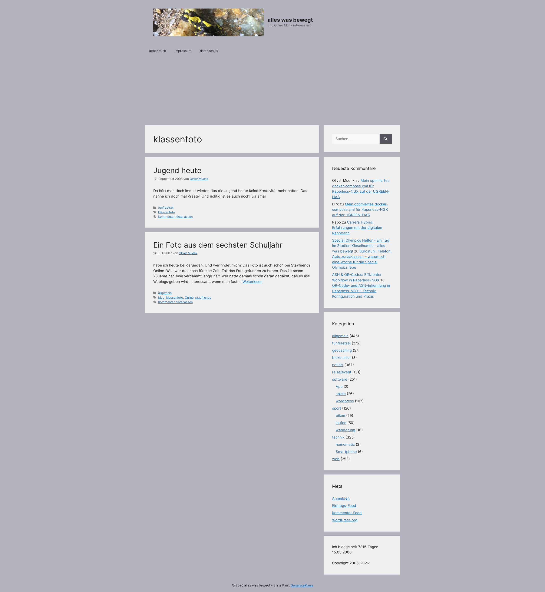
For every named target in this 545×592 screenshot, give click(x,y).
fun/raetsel (165, 207)
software (339, 379)
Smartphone (346, 452)
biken (340, 415)
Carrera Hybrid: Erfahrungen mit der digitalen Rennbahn (357, 227)
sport (336, 408)
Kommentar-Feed (347, 513)
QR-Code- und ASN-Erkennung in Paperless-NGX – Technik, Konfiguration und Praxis (361, 290)
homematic (345, 444)
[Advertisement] (272, 89)
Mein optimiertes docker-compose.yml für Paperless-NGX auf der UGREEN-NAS (360, 209)
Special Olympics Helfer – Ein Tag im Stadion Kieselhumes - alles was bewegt (360, 245)
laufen (341, 423)
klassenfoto (166, 212)
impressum (183, 51)
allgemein (165, 293)
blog (161, 297)
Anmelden (341, 498)
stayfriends (203, 297)
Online (189, 297)
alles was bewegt (290, 20)
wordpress (345, 401)
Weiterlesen (252, 282)
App (339, 386)
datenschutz (209, 51)
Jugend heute (177, 170)
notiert (337, 365)
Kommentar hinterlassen (175, 216)
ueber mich (157, 51)
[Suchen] (386, 139)
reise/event (341, 372)
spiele (341, 394)
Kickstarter (341, 357)
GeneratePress (302, 585)
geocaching (342, 350)
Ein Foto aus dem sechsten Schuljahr (218, 244)
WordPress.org (344, 520)
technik (338, 437)
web (336, 459)
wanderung (345, 430)
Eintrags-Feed (344, 505)
